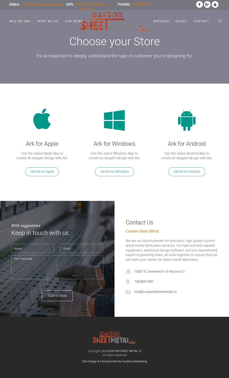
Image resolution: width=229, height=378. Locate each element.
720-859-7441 (141, 4)
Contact (201, 21)
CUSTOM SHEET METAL (123, 351)
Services (161, 21)
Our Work (74, 21)
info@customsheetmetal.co (43, 4)
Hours (181, 21)
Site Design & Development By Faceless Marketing (114, 361)
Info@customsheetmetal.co (155, 292)
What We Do (47, 21)
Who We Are (20, 21)
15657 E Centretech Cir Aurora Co (159, 271)
